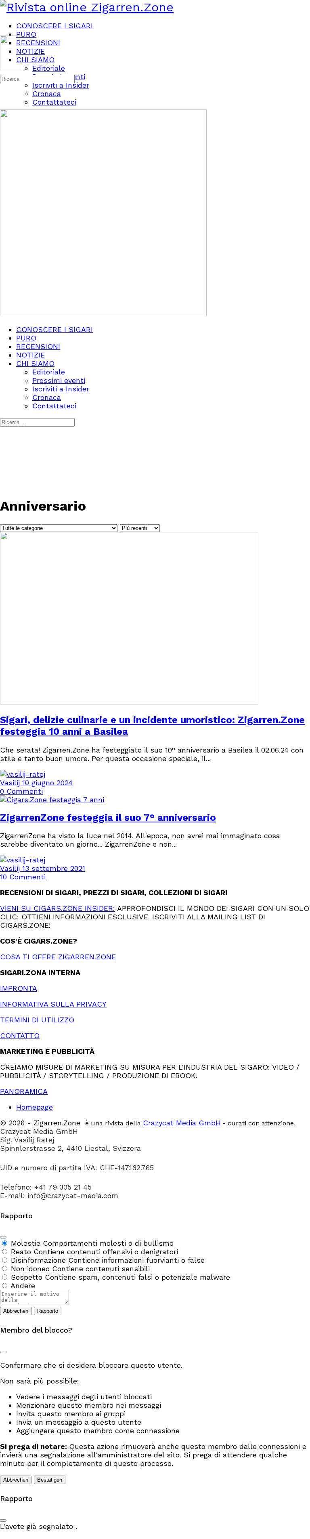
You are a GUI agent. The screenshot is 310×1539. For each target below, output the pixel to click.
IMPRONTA (18, 988)
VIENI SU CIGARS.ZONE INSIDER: (57, 908)
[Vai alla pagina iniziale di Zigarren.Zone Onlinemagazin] (87, 7)
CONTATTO (20, 1035)
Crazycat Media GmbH (182, 1123)
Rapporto (47, 1311)
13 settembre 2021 (53, 868)
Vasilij (11, 782)
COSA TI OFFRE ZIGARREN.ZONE (58, 956)
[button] (155, 1535)
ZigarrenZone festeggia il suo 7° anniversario (108, 817)
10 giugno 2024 (47, 782)
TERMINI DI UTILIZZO (37, 1019)
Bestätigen (49, 1480)
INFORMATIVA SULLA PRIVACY (53, 1004)
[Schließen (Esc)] (3, 1237)
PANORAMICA (24, 1091)
